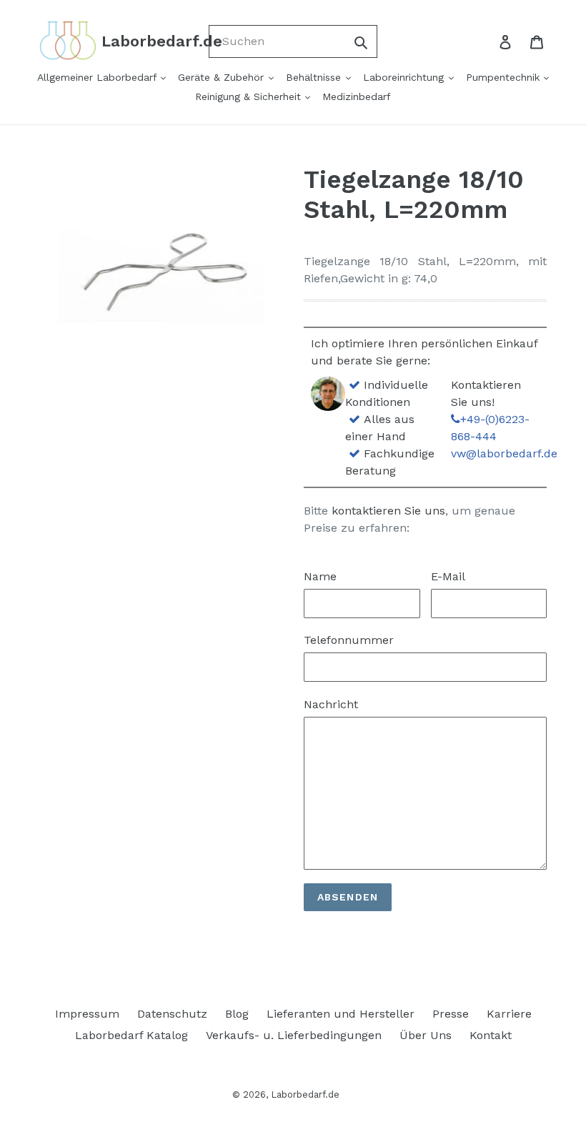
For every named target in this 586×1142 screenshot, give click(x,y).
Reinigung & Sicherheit (249, 96)
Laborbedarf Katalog (131, 1035)
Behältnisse (315, 77)
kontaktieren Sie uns (388, 510)
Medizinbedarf (356, 96)
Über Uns (425, 1035)
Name (320, 576)
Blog (237, 1014)
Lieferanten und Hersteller (340, 1014)
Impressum (87, 1014)
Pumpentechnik (504, 77)
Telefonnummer (349, 640)
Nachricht (331, 704)
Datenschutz (172, 1014)
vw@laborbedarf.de (504, 453)
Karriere (509, 1014)
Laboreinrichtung (405, 77)
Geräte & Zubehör (222, 77)
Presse (450, 1014)
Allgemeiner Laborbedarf (98, 77)
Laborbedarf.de (305, 1094)
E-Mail (448, 576)
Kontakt (491, 1035)
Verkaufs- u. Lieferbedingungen (294, 1035)
